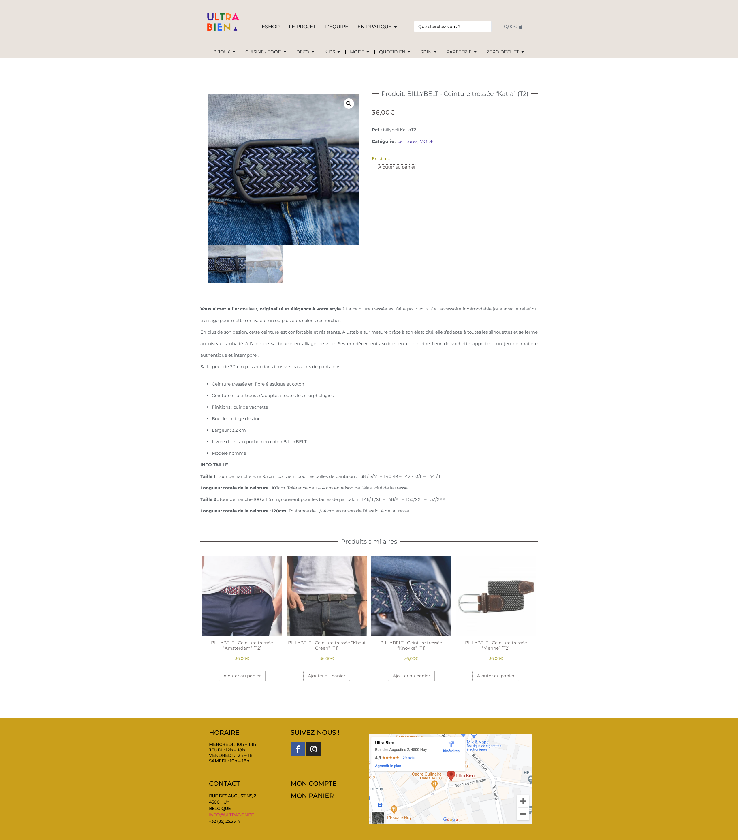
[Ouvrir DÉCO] (313, 52)
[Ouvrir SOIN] (435, 52)
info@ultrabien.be (231, 814)
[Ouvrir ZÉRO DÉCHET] (522, 52)
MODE (426, 141)
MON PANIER (312, 796)
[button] (349, 103)
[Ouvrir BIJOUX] (234, 52)
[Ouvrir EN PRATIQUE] (395, 27)
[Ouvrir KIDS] (338, 52)
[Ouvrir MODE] (368, 52)
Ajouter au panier (397, 166)
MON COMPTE (314, 783)
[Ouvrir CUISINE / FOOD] (285, 52)
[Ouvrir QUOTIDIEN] (409, 52)
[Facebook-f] (298, 749)
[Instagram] (313, 749)
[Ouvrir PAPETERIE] (475, 52)
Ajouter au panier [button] (242, 675)
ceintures (407, 141)
